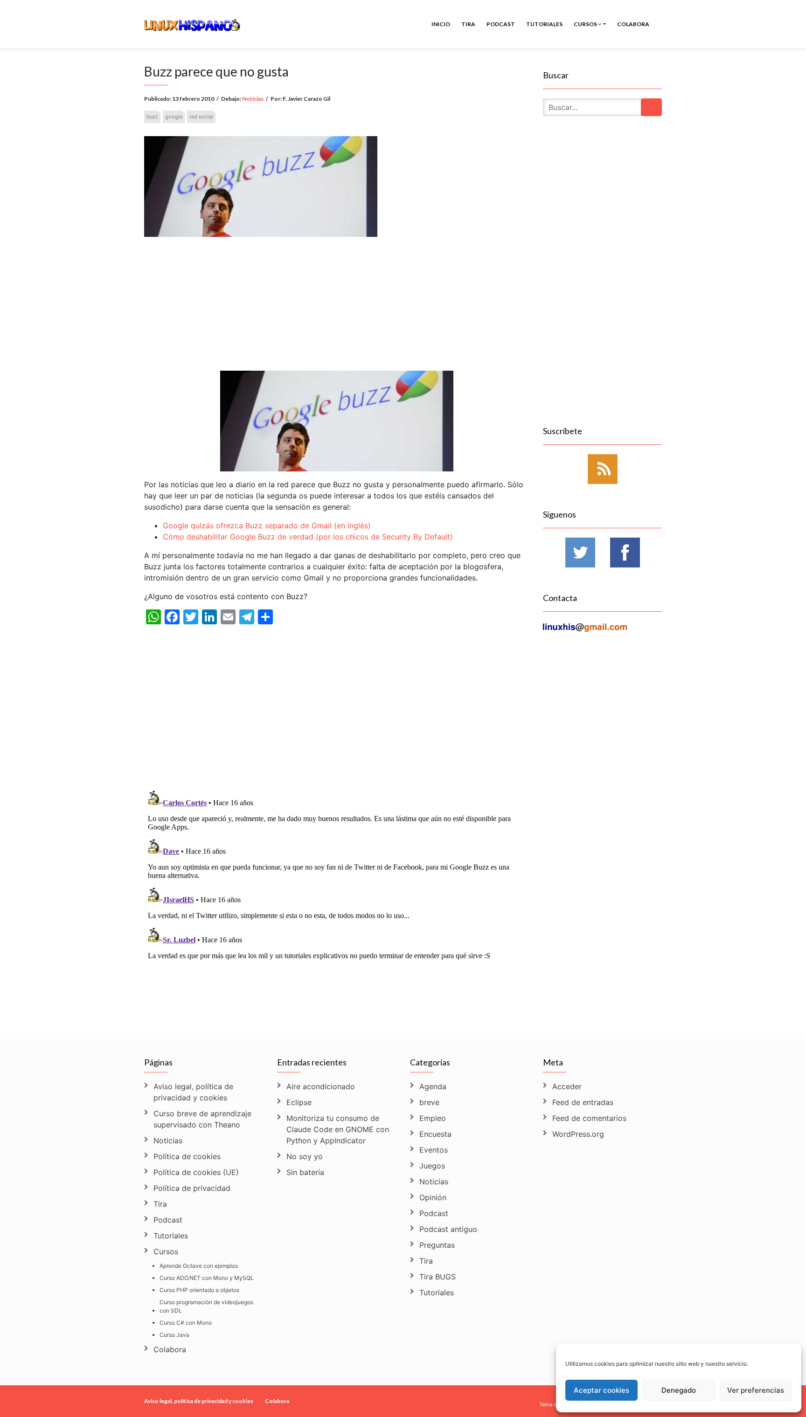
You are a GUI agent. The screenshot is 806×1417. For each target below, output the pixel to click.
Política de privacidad (191, 1188)
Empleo (432, 1118)
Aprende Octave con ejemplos (199, 1265)
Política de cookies (187, 1156)
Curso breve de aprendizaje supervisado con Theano (202, 1119)
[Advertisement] (336, 294)
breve (429, 1102)
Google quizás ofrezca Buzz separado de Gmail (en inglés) (267, 525)
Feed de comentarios (589, 1118)
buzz (152, 116)
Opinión (432, 1197)
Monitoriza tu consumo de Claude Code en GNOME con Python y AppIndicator (337, 1129)
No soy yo (304, 1156)
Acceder (567, 1086)
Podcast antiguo (448, 1229)
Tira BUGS (437, 1276)
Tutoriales (544, 24)
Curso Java (174, 1334)
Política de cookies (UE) (196, 1172)
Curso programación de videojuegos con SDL (206, 1306)
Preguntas (437, 1245)
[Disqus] (336, 903)
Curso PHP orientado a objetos (199, 1289)
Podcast (500, 24)
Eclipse (299, 1102)
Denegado (678, 1390)
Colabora (633, 24)
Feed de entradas (582, 1102)
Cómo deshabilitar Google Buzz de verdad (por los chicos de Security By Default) (308, 536)
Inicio (440, 24)
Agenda (432, 1086)
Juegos (432, 1165)
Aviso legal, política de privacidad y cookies (193, 1092)
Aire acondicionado (320, 1086)
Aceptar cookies (601, 1390)
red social (201, 116)
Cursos (586, 24)
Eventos (433, 1149)
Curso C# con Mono (186, 1322)
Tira (468, 24)
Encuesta (435, 1134)
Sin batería (305, 1172)
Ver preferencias (755, 1390)
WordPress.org (578, 1134)
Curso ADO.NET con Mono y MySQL (207, 1277)
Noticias (253, 98)
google (173, 116)
